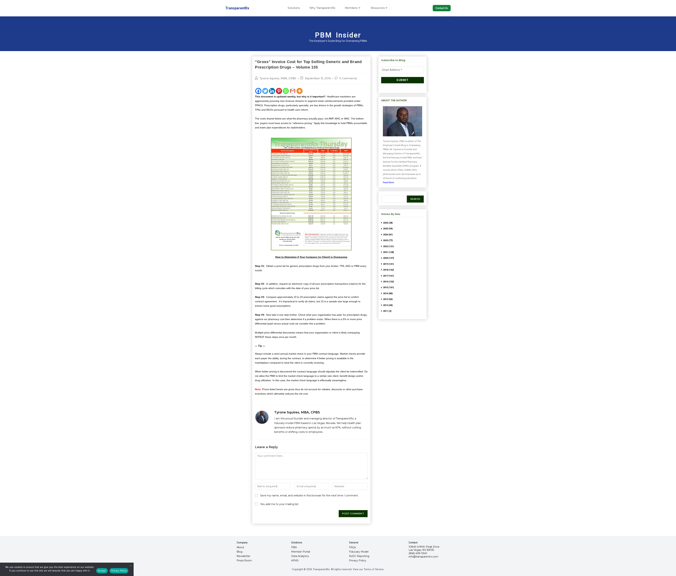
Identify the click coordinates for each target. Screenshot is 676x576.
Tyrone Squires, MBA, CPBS (278, 78)
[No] (130, 565)
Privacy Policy (357, 560)
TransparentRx (237, 8)
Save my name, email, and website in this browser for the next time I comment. (309, 495)
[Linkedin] (272, 91)
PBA (294, 547)
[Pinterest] (279, 91)
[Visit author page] (262, 417)
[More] (299, 91)
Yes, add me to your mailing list (278, 504)
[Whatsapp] (286, 91)
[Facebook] (258, 91)
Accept (102, 570)
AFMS (295, 560)
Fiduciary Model (358, 551)
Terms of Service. (374, 569)
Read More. (389, 182)
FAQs (352, 547)
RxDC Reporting (359, 556)
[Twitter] (265, 91)
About (240, 547)
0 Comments (348, 78)
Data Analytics (300, 556)
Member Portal (300, 551)
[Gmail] (293, 91)
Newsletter (243, 556)
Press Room (244, 560)
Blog (239, 551)
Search (415, 199)
